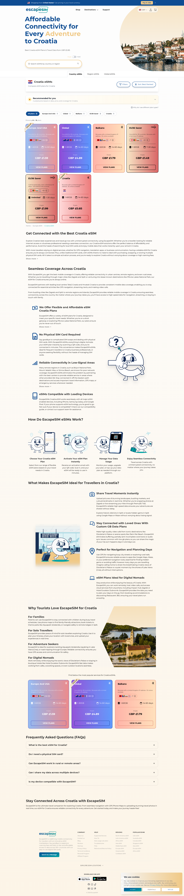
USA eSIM (136, 835)
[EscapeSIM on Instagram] (92, 884)
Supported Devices (100, 835)
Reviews (80, 843)
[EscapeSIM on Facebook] (89, 884)
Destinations (90, 10)
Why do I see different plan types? (145, 107)
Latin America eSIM (122, 838)
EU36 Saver (95, 114)
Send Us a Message (49, 855)
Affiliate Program (83, 856)
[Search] (78, 63)
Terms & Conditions (84, 851)
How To (96, 838)
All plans (32, 114)
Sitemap (80, 846)
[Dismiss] (155, 2)
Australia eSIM (137, 838)
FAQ (95, 846)
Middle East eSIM (121, 846)
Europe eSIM (120, 848)
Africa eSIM (119, 841)
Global (66, 114)
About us (80, 835)
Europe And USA (50, 114)
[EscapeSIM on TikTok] (95, 884)
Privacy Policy (82, 848)
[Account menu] (151, 10)
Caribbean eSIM (121, 853)
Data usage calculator (101, 841)
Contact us (81, 838)
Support (106, 10)
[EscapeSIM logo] (37, 10)
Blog (79, 841)
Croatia (110, 114)
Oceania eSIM (120, 851)
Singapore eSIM (138, 843)
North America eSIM (122, 835)
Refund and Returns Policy (102, 848)
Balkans (80, 114)
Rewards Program (83, 853)
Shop (78, 10)
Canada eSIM (137, 841)
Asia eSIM (119, 843)
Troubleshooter (99, 843)
